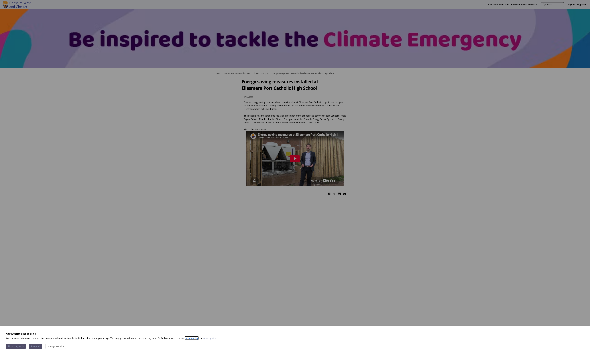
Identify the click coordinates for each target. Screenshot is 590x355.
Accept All (35, 346)
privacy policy (191, 338)
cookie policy (209, 338)
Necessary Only (16, 346)
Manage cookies (55, 346)
